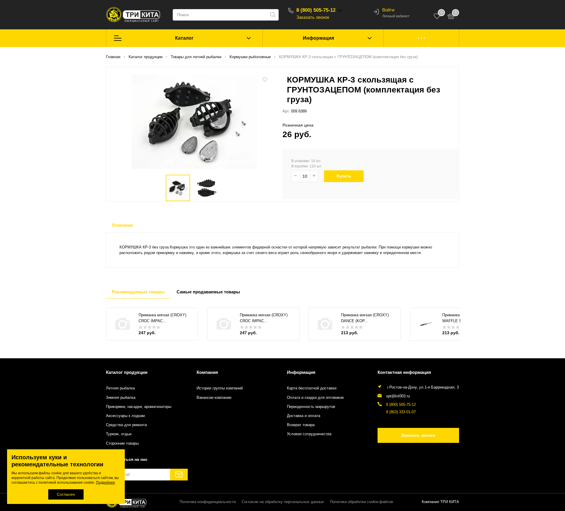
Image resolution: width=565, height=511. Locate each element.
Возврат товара (301, 425)
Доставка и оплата (303, 416)
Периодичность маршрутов (311, 407)
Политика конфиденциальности (208, 502)
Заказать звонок (312, 17)
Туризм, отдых (119, 434)
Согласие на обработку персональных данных (283, 502)
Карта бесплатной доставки (311, 388)
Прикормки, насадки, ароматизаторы (138, 407)
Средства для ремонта (126, 425)
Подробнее (105, 482)
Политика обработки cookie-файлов (361, 502)
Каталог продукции (126, 372)
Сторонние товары (122, 443)
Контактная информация (404, 372)
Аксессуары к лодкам (125, 416)
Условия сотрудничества (309, 434)
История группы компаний (220, 388)
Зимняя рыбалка (120, 398)
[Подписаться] (179, 474)
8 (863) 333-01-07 (401, 412)
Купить (344, 176)
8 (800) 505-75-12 (315, 10)
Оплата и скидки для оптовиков (315, 398)
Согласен (66, 494)
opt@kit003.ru (398, 396)
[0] (451, 17)
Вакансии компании (214, 398)
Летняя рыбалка (120, 388)
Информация (318, 38)
